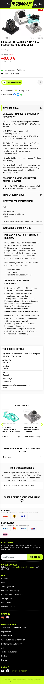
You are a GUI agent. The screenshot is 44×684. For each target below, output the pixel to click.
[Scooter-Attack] (22, 4)
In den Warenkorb (14, 82)
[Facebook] (7, 670)
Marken (4, 656)
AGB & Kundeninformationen (13, 627)
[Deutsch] (2, 617)
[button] (14, 94)
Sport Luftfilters (28, 323)
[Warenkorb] (40, 4)
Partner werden (8, 606)
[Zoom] (40, 33)
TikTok (14, 671)
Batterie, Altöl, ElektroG (11, 644)
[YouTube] (2, 671)
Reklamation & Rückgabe (12, 594)
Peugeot (7, 457)
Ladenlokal (6, 602)
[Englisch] (7, 617)
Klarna (4, 660)
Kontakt (4, 578)
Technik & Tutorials (9, 652)
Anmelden (35, 557)
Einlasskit (6, 381)
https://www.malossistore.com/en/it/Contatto (22, 221)
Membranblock (13, 272)
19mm (4, 387)
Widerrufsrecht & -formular (13, 639)
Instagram (23, 671)
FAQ (3, 582)
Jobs (3, 648)
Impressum (6, 631)
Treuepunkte (6, 598)
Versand (12, 61)
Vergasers (17, 321)
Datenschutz (6, 635)
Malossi (5, 38)
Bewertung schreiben (7, 50)
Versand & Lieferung (10, 590)
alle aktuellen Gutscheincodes (22, 567)
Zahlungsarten (7, 586)
